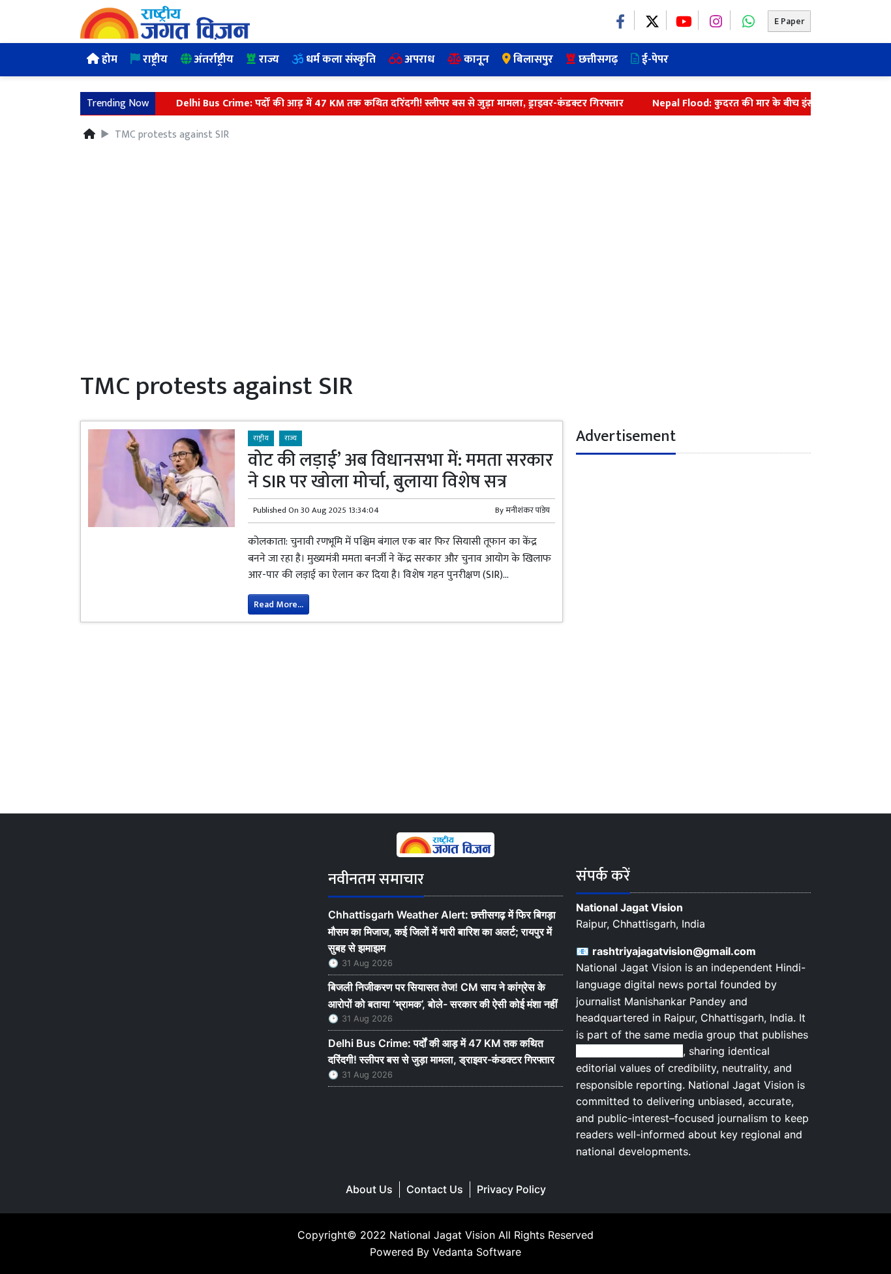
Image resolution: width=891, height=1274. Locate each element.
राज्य (267, 59)
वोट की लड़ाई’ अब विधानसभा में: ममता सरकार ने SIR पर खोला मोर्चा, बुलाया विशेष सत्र (400, 471)
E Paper (789, 21)
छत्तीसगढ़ (597, 59)
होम (108, 59)
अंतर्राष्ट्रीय (213, 59)
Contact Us (434, 1189)
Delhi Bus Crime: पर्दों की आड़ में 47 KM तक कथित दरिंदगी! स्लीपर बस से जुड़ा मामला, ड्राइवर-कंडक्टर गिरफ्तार (370, 103)
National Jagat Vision (442, 1234)
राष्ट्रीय (154, 59)
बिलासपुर (532, 59)
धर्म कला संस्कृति (339, 59)
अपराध (418, 59)
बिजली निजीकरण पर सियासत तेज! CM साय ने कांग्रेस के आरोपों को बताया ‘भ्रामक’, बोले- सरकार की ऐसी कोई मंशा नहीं (443, 995)
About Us (369, 1189)
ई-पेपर (654, 59)
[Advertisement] (445, 259)
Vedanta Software (476, 1251)
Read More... (278, 604)
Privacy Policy (511, 1189)
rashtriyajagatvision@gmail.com (674, 951)
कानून (475, 59)
